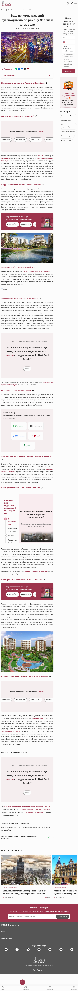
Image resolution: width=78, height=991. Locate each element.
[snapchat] (71, 949)
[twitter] (28, 949)
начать (27, 368)
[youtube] (6, 949)
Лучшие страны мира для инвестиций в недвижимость (26, 806)
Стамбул (12, 224)
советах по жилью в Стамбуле (36, 571)
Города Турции (66, 120)
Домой (3, 10)
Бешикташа (5, 158)
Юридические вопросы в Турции (66, 126)
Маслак (40, 156)
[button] (64, 42)
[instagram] (39, 949)
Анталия (26, 224)
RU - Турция (37, 970)
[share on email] (28, 69)
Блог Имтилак (12, 10)
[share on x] (25, 69)
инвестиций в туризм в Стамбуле (36, 809)
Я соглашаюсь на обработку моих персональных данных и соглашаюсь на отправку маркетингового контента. (68, 60)
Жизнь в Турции (66, 140)
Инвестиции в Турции (68, 116)
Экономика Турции (67, 136)
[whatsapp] (49, 949)
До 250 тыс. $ (20, 140)
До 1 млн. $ (50, 140)
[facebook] (17, 949)
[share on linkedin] (22, 69)
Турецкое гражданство (68, 131)
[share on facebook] (19, 69)
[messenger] (60, 949)
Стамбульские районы (27, 10)
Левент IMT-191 (37, 718)
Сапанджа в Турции (34, 812)
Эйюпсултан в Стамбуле (10, 731)
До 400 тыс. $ (36, 140)
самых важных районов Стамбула (36, 271)
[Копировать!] (46, 83)
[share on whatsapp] (16, 69)
